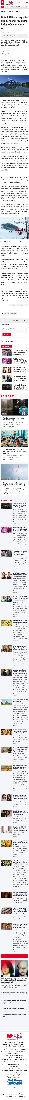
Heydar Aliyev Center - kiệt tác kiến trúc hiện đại (20, 700)
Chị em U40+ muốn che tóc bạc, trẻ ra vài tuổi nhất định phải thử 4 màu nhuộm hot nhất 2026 (20, 797)
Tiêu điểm (4, 413)
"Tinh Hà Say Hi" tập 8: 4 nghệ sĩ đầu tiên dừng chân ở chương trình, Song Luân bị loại (20, 552)
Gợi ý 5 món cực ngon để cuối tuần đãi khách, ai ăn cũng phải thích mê (20, 842)
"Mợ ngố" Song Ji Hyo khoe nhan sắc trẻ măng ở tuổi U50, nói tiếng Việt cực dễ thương (20, 574)
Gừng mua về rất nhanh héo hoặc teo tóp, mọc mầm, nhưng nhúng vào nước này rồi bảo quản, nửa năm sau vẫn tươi (20, 732)
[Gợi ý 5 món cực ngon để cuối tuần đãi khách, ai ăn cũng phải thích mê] (6, 843)
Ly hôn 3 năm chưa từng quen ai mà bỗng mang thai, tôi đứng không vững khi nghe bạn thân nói (20, 894)
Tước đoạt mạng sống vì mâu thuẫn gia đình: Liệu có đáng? (14, 419)
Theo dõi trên (7, 35)
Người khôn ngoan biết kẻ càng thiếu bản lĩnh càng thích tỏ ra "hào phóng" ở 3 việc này (20, 767)
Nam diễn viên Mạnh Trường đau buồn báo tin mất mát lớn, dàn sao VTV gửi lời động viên (20, 925)
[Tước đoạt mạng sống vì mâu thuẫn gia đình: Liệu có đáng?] (14, 407)
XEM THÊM (14, 956)
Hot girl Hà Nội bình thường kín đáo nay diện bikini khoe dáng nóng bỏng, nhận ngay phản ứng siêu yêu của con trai (20, 750)
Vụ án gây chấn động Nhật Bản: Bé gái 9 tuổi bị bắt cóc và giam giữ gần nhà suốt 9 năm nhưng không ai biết (14, 981)
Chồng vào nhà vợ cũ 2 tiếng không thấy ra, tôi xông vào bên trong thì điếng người (20, 812)
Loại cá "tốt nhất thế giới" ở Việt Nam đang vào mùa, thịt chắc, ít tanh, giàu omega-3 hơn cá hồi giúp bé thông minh (20, 910)
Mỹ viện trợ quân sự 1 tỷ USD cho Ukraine (13, 1009)
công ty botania (8, 341)
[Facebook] (14, 1088)
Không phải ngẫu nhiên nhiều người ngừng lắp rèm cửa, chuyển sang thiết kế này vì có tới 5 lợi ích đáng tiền (20, 829)
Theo (18, 305)
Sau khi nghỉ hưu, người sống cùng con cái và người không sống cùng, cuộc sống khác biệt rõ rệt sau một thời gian (20, 648)
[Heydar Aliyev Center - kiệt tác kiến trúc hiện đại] (6, 702)
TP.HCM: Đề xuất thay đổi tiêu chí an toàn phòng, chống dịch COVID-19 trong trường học (14, 451)
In (24, 320)
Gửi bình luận (7, 334)
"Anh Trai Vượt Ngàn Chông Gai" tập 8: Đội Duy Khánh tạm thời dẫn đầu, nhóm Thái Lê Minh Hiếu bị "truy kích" (20, 530)
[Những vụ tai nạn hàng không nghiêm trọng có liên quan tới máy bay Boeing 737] (14, 472)
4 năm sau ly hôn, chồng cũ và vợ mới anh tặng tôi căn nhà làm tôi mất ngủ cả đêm (20, 505)
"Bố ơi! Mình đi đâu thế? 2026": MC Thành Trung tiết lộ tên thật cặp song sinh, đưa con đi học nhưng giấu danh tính (20, 599)
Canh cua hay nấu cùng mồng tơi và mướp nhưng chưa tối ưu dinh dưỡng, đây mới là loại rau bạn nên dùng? (20, 863)
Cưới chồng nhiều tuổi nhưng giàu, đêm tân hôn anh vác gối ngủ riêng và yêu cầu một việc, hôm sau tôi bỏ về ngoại (20, 672)
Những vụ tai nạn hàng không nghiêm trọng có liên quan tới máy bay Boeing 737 (14, 484)
